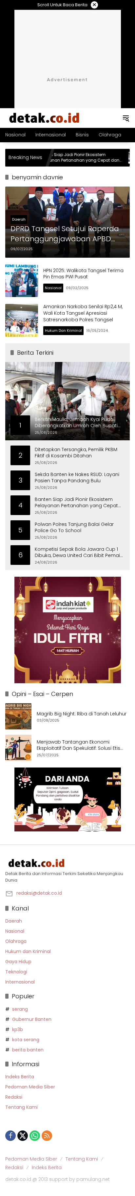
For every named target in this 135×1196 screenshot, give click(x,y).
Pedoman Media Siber (30, 1087)
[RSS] (47, 1135)
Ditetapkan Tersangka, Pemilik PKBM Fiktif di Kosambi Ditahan (76, 453)
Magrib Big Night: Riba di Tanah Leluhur (81, 714)
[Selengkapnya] (67, 863)
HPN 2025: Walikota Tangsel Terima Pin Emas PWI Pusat (83, 273)
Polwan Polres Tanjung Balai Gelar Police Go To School (74, 527)
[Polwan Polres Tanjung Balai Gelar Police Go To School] (115, 158)
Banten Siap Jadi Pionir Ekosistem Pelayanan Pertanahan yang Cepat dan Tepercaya (60, 157)
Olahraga (16, 941)
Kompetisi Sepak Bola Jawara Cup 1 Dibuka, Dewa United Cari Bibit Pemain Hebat (79, 552)
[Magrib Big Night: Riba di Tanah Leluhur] (18, 716)
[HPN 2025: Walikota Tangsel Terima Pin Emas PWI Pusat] (21, 280)
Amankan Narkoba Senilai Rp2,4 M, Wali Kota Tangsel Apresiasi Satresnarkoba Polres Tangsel (83, 313)
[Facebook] (10, 1135)
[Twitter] (22, 1135)
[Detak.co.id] (44, 117)
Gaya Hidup (18, 961)
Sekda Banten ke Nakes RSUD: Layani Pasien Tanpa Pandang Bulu (77, 477)
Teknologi (16, 971)
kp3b (17, 1029)
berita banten (28, 1049)
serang (20, 1009)
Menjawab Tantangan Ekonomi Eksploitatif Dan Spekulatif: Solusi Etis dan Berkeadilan (78, 745)
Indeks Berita (19, 1076)
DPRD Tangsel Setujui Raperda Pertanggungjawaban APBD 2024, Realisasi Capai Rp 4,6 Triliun (64, 234)
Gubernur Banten (31, 1019)
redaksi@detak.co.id (39, 893)
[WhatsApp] (34, 1135)
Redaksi (13, 1097)
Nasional (53, 287)
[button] (126, 118)
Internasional (20, 982)
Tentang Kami (21, 1107)
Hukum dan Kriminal (63, 330)
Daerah (19, 219)
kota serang (25, 1039)
